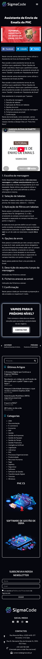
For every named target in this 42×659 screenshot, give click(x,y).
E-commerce (13, 426)
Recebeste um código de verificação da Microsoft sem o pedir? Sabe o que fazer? (20, 381)
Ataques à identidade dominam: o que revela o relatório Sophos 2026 (19, 389)
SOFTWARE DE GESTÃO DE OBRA (21, 522)
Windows (11, 479)
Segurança (12, 467)
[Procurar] (35, 360)
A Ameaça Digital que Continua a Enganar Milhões (17, 373)
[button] (37, 4)
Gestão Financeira (15, 443)
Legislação (12, 447)
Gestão (11, 433)
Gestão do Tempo (14, 440)
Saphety (11, 464)
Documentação (14, 423)
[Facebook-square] (14, 623)
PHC (9, 452)
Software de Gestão (15, 472)
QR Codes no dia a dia (13, 408)
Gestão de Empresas (16, 435)
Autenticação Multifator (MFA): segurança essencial (17, 397)
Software (11, 469)
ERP (9, 430)
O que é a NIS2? (10, 403)
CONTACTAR (21, 330)
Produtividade (13, 457)
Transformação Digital (16, 474)
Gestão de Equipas (15, 438)
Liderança (12, 450)
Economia (12, 428)
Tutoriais (11, 476)
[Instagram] (23, 623)
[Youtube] (28, 623)
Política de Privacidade (21, 590)
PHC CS (21, 483)
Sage (10, 462)
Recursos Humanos (15, 459)
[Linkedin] (19, 623)
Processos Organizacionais (18, 455)
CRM (10, 421)
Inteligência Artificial (16, 445)
